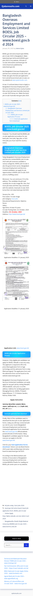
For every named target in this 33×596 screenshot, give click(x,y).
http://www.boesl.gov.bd (16, 214)
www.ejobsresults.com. (20, 80)
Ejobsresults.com (10, 6)
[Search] (26, 545)
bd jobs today (9, 505)
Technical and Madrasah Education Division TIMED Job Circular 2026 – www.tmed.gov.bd (15, 561)
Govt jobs (15, 199)
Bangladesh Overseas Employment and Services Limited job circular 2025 (17, 110)
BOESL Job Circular (20, 511)
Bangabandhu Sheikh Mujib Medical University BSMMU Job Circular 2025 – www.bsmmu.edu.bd (15, 524)
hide (20, 101)
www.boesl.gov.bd (23, 348)
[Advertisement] (16, 484)
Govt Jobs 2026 (19, 505)
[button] (26, 6)
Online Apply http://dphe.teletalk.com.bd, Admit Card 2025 (16, 516)
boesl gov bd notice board (13, 508)
